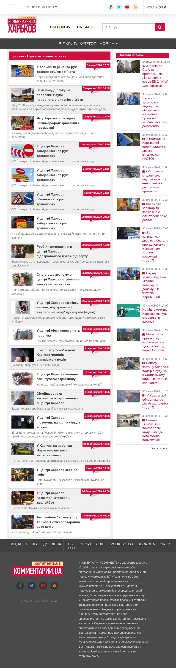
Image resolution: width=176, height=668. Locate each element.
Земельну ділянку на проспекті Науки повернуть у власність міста (60, 94)
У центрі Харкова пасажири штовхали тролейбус (53, 497)
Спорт (85, 544)
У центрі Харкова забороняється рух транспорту (52, 150)
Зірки (165, 544)
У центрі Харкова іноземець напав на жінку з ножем (58, 422)
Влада (15, 544)
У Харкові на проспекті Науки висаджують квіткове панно (55, 450)
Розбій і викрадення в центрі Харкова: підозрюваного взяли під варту (62, 251)
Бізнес (32, 544)
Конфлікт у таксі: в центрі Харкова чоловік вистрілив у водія (57, 354)
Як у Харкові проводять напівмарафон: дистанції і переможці (58, 123)
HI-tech (70, 546)
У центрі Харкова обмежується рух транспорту (51, 199)
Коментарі (32, 600)
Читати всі (159, 448)
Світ (100, 544)
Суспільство (120, 544)
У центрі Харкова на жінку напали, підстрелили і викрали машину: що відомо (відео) (66, 307)
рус (150, 7)
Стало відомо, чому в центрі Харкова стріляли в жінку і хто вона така (58, 279)
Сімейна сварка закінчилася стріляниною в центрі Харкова (57, 398)
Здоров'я (146, 544)
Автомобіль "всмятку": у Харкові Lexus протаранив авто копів (58, 522)
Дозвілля (52, 544)
